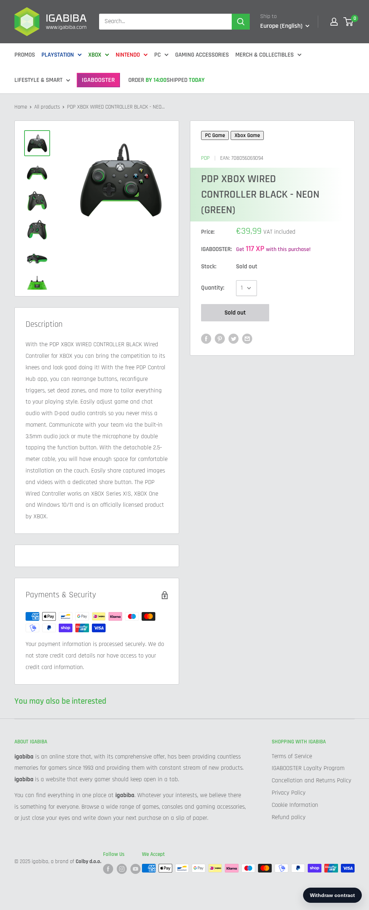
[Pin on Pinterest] (220, 338)
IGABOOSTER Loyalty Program (308, 768)
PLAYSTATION (57, 55)
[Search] (241, 22)
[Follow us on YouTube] (135, 869)
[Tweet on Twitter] (233, 338)
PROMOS (24, 55)
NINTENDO (128, 55)
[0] (348, 21)
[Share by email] (247, 338)
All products (47, 107)
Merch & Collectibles (264, 55)
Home (20, 107)
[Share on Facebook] (206, 338)
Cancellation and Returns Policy (311, 780)
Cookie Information (295, 805)
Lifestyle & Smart (38, 80)
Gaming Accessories (202, 55)
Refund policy (289, 817)
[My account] (334, 22)
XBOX (94, 55)
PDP (205, 158)
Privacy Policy (289, 793)
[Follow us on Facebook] (108, 869)
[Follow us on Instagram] (122, 869)
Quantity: (212, 288)
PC (157, 55)
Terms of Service (292, 756)
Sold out (235, 313)
